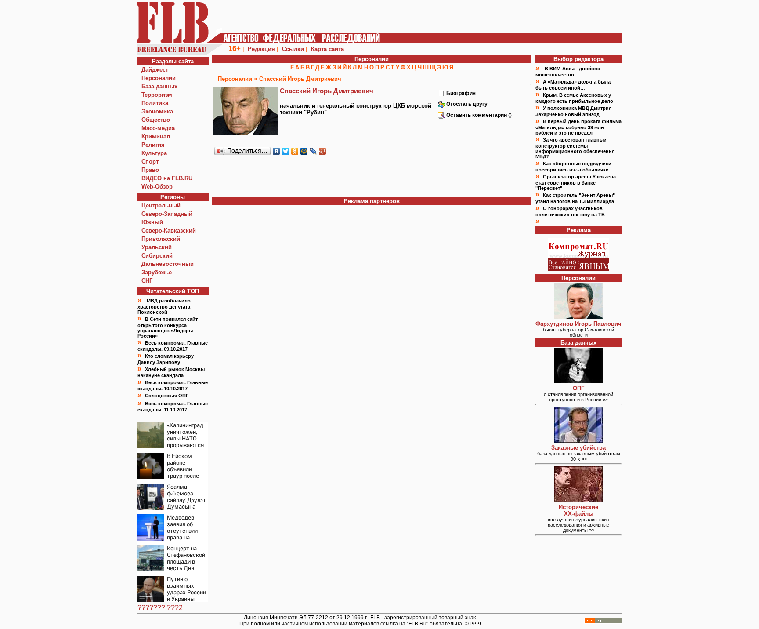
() (479, 115)
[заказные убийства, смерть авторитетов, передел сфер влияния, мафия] (578, 440)
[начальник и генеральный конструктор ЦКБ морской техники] (441, 95)
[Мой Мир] (304, 151)
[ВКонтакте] (276, 151)
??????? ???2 (160, 607)
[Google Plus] (322, 151)
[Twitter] (285, 151)
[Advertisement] (371, 177)
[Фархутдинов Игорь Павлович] (578, 316)
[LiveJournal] (313, 151)
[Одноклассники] (295, 151)
